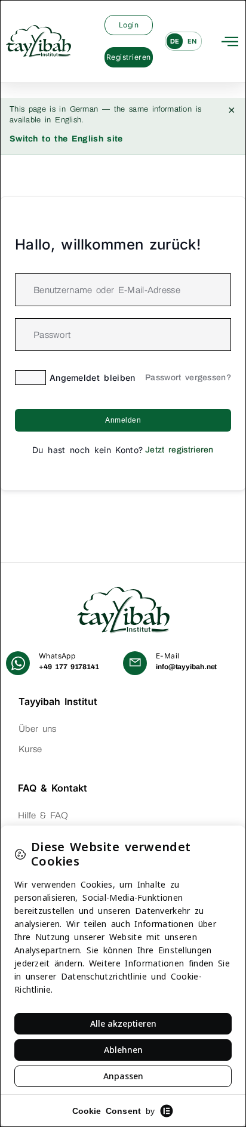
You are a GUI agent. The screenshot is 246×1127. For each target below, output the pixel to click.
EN (192, 41)
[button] (229, 41)
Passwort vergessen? (188, 377)
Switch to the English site (66, 138)
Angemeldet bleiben (93, 377)
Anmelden (123, 420)
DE (175, 41)
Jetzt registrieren (179, 449)
